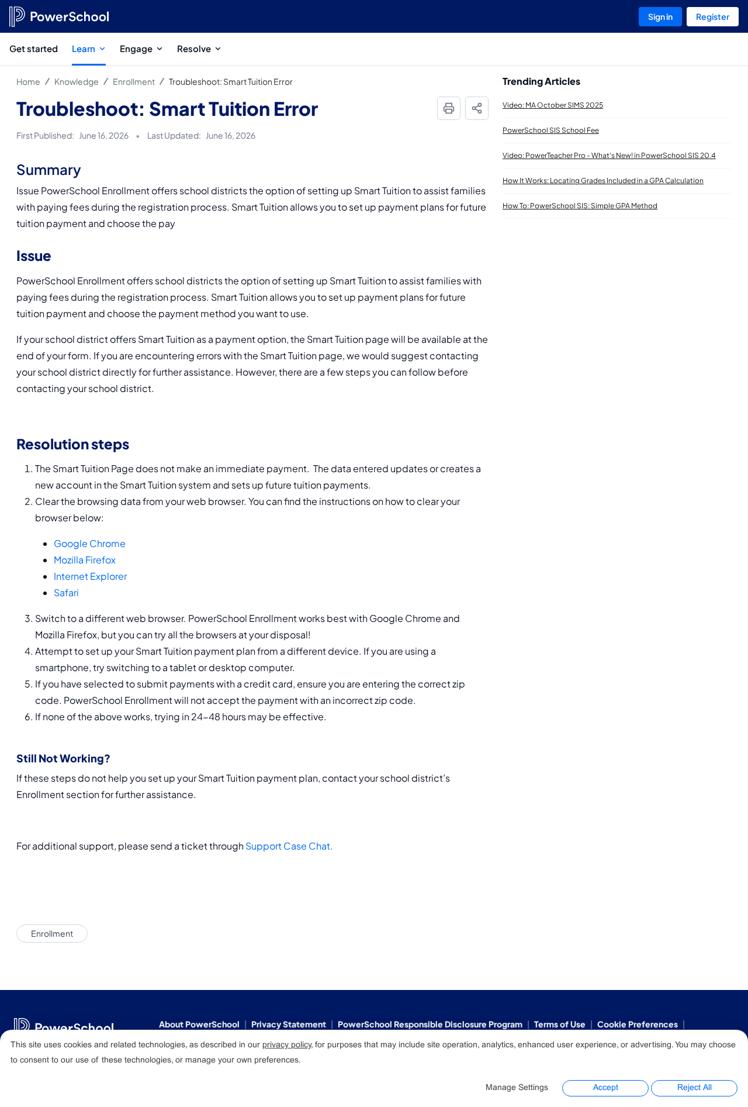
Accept (605, 1088)
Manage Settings (517, 1088)
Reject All (694, 1088)
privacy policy (286, 1045)
